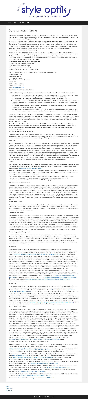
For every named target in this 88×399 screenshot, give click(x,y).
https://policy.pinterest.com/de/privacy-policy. (58, 367)
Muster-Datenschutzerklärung (26, 378)
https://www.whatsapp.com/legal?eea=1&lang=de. (44, 363)
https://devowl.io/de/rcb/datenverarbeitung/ (30, 168)
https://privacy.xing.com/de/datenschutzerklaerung (32, 371)
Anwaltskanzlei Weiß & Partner (45, 378)
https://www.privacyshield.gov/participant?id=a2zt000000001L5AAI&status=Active (37, 254)
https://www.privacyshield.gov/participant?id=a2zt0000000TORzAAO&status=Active (32, 357)
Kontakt (28, 22)
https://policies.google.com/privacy (61, 279)
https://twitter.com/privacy (19, 355)
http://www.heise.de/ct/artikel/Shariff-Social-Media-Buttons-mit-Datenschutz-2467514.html (34, 339)
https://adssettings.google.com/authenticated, (38, 279)
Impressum (9, 390)
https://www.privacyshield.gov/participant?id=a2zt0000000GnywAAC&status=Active (32, 350)
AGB (7, 386)
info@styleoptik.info (18, 87)
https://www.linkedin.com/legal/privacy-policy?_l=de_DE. (35, 375)
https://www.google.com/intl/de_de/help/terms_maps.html (60, 277)
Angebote (21, 22)
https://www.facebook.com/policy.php (19, 348)
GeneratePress (52, 396)
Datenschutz (9, 388)
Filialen (9, 22)
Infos (15, 22)
